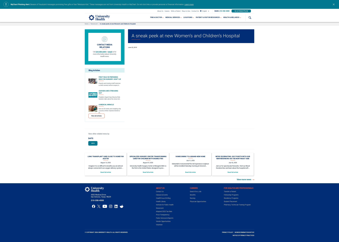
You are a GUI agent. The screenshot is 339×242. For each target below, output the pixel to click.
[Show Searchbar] (249, 17)
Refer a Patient (176, 11)
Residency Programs (231, 198)
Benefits (193, 195)
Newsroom (94, 24)
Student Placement (230, 201)
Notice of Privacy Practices (243, 235)
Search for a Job (195, 191)
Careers (167, 11)
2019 (92, 143)
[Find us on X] (99, 206)
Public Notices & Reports (164, 218)
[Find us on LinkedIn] (116, 206)
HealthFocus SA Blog (163, 198)
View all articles (96, 116)
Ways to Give (186, 11)
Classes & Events (162, 195)
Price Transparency (162, 215)
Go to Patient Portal (241, 11)
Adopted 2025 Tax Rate (164, 211)
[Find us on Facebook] (93, 206)
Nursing (192, 198)
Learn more (189, 4)
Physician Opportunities (198, 201)
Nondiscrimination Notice (244, 232)
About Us (160, 11)
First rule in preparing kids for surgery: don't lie (110, 78)
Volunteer (159, 225)
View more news (244, 179)
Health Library (161, 201)
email (110, 52)
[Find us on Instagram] (110, 206)
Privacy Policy (227, 232)
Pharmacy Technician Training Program (237, 205)
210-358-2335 (101, 52)
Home (87, 24)
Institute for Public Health (164, 205)
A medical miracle (106, 105)
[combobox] (204, 11)
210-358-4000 (224, 11)
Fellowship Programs (231, 195)
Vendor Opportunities (163, 221)
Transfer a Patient (230, 191)
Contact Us (195, 11)
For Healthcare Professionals (238, 188)
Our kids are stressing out (108, 92)
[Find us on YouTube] (105, 206)
